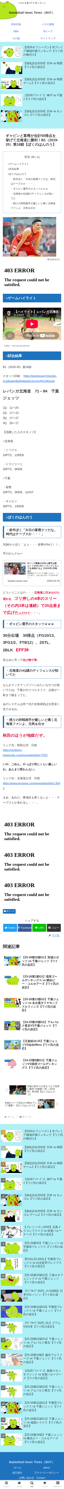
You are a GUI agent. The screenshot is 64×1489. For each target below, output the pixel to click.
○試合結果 (13, 168)
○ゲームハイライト (18, 164)
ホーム (17, 1467)
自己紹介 (17, 1472)
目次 (27, 156)
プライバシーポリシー (46, 1472)
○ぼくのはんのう (17, 174)
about (46, 1467)
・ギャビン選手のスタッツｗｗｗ (29, 188)
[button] (54, 928)
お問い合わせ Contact (32, 1477)
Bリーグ (11, 911)
